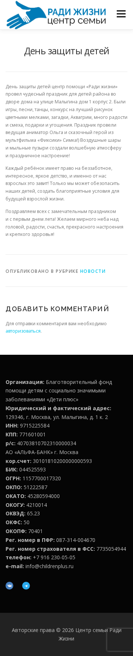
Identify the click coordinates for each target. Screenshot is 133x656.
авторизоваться (23, 331)
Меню (121, 14)
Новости (93, 271)
